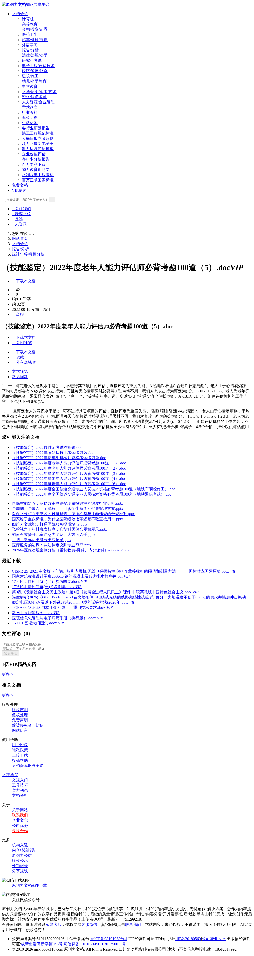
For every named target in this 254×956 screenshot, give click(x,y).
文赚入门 (20, 780)
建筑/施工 (30, 76)
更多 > (7, 674)
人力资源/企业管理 (38, 102)
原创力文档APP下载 (29, 885)
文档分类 (20, 14)
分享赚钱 (20, 871)
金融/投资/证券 (35, 29)
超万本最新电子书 (38, 144)
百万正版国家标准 (38, 180)
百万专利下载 (34, 164)
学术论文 (30, 107)
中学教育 (30, 86)
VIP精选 (19, 190)
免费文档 (20, 185)
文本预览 (22, 371)
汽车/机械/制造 (35, 40)
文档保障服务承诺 (28, 766)
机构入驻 (20, 845)
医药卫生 (30, 34)
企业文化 (20, 820)
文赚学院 (10, 775)
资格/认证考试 (34, 97)
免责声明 (20, 720)
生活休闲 (30, 123)
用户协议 (20, 745)
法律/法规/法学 (35, 55)
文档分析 (20, 795)
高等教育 (30, 24)
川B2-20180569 (188, 939)
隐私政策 (20, 750)
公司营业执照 (214, 939)
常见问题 (20, 377)
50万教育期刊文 (36, 169)
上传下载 (20, 755)
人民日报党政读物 (38, 138)
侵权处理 (20, 715)
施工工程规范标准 (38, 133)
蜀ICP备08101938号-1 (108, 939)
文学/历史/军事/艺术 (39, 92)
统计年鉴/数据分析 (28, 254)
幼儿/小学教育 (34, 81)
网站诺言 (20, 730)
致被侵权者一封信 (28, 725)
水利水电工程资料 (38, 175)
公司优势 (20, 825)
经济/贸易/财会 (35, 71)
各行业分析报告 (36, 159)
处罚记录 (20, 866)
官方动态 (20, 790)
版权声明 (20, 710)
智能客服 (54, 924)
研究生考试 (32, 60)
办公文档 (30, 118)
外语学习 (30, 45)
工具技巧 (20, 785)
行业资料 (30, 112)
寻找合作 (20, 831)
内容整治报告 (24, 850)
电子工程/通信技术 (38, 66)
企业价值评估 (34, 154)
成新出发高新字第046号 (42, 944)
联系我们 (20, 815)
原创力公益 (22, 855)
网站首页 (20, 239)
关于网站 (20, 810)
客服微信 (89, 924)
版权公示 (20, 861)
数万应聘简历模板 (38, 149)
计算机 (28, 19)
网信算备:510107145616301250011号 (95, 944)
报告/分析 (30, 50)
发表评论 (10, 653)
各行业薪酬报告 (36, 128)
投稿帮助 (20, 760)
